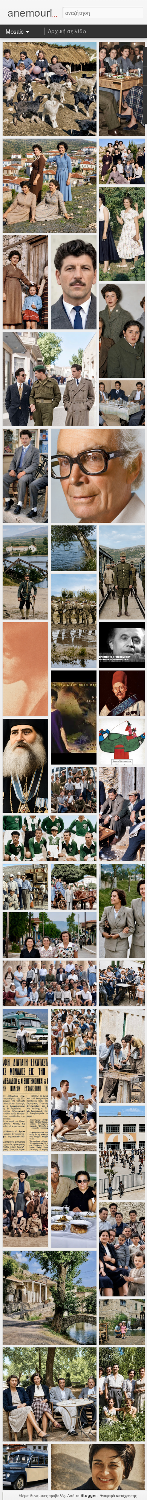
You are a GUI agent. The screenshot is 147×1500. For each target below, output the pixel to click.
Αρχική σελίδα (67, 31)
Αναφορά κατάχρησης (118, 1495)
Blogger (89, 1495)
